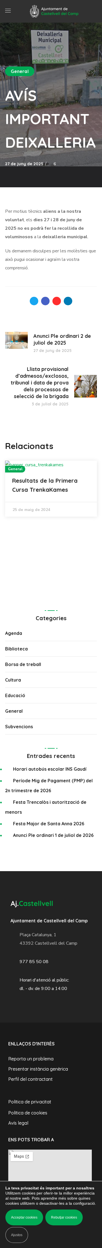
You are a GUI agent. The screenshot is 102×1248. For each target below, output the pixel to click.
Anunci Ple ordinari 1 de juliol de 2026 (53, 835)
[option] (51, 489)
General (20, 71)
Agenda (13, 633)
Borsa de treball (23, 664)
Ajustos (16, 1235)
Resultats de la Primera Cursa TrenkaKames (45, 485)
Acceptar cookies (24, 1217)
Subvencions (19, 726)
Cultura (13, 680)
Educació (15, 695)
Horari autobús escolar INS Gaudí (49, 769)
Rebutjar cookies (64, 1217)
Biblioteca (16, 649)
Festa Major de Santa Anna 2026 (48, 823)
